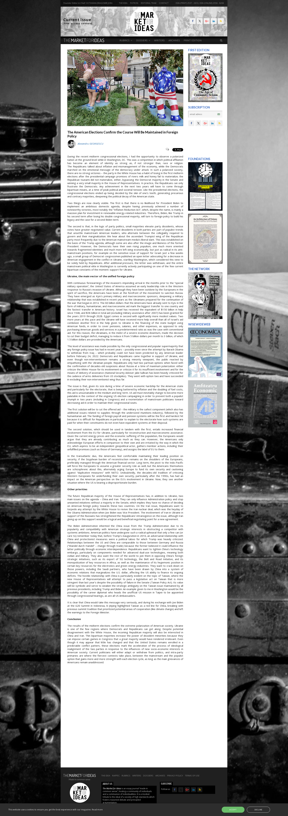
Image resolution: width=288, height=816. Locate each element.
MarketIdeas (84, 40)
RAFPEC (116, 775)
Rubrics (126, 775)
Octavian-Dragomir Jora (99, 3)
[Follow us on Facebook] (193, 21)
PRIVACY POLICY (175, 775)
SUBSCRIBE (166, 783)
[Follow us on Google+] (207, 21)
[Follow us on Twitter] (200, 21)
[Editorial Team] (205, 318)
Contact (163, 3)
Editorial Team (148, 3)
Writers (159, 40)
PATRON (134, 3)
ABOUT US (107, 783)
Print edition (193, 40)
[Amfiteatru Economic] (205, 426)
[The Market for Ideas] (144, 35)
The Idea (123, 3)
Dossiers (148, 775)
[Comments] (168, 149)
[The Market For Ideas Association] (205, 209)
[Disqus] (125, 720)
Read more (97, 809)
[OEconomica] (205, 376)
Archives (174, 40)
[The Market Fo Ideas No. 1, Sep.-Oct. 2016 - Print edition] (205, 101)
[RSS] (221, 21)
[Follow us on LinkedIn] (214, 21)
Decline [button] (258, 809)
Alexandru (90, 143)
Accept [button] (232, 809)
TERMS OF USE (192, 775)
